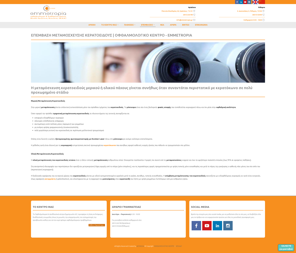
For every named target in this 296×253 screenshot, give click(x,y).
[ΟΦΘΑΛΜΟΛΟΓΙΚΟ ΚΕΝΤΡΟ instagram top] (249, 2)
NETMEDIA (140, 246)
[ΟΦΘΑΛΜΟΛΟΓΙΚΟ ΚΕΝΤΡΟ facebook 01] (196, 225)
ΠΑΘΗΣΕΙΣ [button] (130, 25)
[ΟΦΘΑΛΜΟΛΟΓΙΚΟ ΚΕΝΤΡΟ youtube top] (245, 2)
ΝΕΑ (162, 25)
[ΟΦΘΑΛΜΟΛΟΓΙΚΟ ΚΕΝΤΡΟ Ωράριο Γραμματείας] (263, 20)
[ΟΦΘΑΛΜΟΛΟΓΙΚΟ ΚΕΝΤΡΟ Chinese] (262, 2)
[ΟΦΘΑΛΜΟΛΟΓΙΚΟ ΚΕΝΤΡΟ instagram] (228, 225)
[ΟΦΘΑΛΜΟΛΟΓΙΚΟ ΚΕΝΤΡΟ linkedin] (217, 225)
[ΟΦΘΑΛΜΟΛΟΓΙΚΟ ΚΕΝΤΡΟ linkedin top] (241, 2)
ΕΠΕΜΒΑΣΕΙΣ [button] (148, 25)
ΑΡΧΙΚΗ (91, 25)
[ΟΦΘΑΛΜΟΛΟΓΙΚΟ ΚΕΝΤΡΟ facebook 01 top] (237, 2)
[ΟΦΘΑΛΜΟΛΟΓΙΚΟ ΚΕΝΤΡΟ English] (255, 2)
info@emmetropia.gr (184, 20)
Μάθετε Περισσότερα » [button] (96, 225)
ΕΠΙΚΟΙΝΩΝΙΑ (201, 25)
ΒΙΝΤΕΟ (185, 25)
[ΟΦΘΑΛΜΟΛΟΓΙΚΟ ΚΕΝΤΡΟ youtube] (207, 225)
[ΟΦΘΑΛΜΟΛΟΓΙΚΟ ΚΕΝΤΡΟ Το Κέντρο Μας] (194, 11)
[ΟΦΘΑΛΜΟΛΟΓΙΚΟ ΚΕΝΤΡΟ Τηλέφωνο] (194, 14)
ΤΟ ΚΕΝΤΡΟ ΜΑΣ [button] (110, 25)
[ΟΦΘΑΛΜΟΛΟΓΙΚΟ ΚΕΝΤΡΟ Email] (194, 20)
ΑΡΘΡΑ (173, 25)
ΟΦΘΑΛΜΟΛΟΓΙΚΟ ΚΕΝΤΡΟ (48, 12)
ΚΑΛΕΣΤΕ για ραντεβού (286, 247)
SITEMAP (179, 246)
